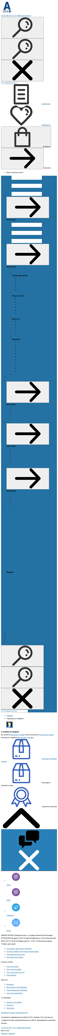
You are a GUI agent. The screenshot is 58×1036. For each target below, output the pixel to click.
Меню (49, 195)
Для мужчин (22, 302)
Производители (12, 633)
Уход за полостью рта (26, 310)
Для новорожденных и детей (29, 305)
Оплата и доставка (14, 636)
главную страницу (27, 738)
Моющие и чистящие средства (29, 281)
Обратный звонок (24, 16)
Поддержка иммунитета (27, 354)
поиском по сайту (47, 735)
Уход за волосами (24, 307)
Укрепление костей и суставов (29, 363)
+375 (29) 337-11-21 (8, 16)
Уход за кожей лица (25, 333)
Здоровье (16, 336)
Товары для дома (19, 273)
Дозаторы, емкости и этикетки (29, 278)
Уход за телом (18, 293)
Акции (14, 270)
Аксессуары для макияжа (27, 322)
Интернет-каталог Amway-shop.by (14, 1013)
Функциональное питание (27, 365)
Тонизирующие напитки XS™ (28, 360)
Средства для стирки (25, 290)
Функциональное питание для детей (31, 368)
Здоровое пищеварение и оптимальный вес (35, 351)
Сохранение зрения (25, 357)
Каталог (50, 242)
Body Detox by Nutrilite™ (26, 342)
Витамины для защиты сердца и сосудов (33, 345)
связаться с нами (17, 735)
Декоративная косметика (27, 331)
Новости (15, 374)
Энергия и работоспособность (29, 371)
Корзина (46, 146)
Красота (15, 316)
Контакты (10, 642)
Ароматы (21, 299)
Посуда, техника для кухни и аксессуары (33, 284)
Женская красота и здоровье (29, 348)
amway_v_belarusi (8, 1034)
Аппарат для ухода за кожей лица (30, 325)
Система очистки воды (26, 287)
